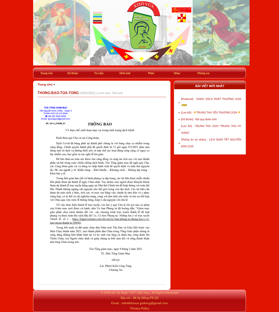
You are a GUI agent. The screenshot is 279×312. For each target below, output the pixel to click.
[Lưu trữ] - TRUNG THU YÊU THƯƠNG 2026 (209, 112)
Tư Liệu (99, 73)
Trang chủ (46, 73)
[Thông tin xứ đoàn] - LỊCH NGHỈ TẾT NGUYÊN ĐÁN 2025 (211, 143)
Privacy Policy (139, 308)
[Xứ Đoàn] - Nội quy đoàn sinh (199, 119)
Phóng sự (203, 73)
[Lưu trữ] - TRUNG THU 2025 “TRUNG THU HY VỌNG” (211, 129)
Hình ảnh (124, 73)
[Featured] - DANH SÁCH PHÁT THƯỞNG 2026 (211, 99)
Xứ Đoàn (72, 73)
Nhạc (177, 73)
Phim (151, 73)
